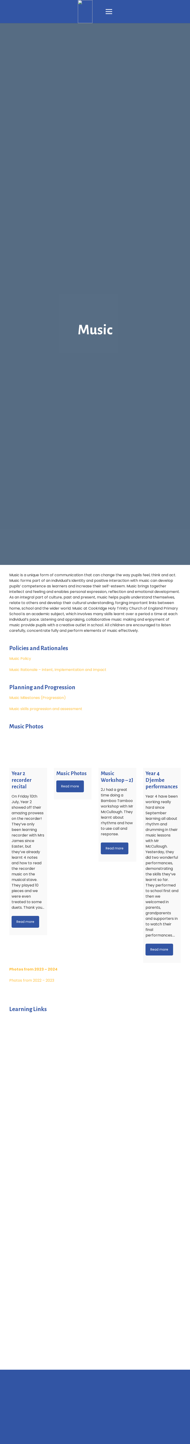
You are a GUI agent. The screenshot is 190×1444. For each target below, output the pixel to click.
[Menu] (109, 11)
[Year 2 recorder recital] (28, 749)
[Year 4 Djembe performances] (162, 749)
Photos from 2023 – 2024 (33, 969)
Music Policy (20, 658)
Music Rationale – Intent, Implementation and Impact (57, 669)
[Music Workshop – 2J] (117, 749)
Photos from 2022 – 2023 (31, 980)
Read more (25, 921)
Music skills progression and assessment (45, 708)
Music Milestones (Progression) (37, 697)
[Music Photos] (73, 749)
